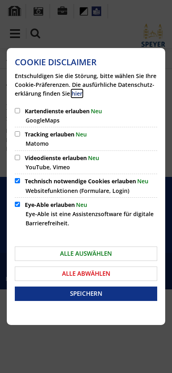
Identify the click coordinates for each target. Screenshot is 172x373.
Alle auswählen (86, 253)
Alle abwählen (86, 273)
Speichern (86, 293)
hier (77, 93)
